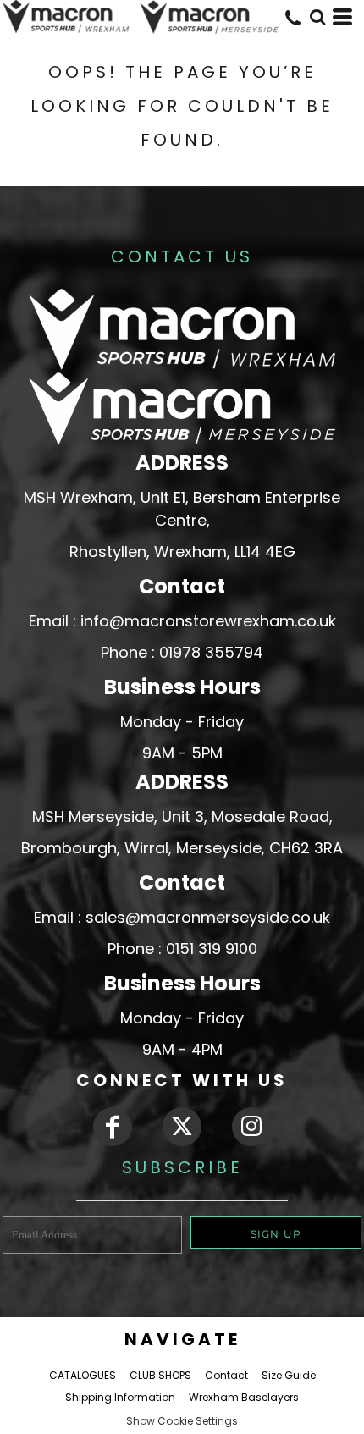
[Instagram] (251, 1126)
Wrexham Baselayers (244, 1397)
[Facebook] (112, 1126)
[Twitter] (182, 1126)
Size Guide (289, 1375)
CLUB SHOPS (160, 1375)
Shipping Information (120, 1397)
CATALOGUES (82, 1375)
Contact (226, 1375)
